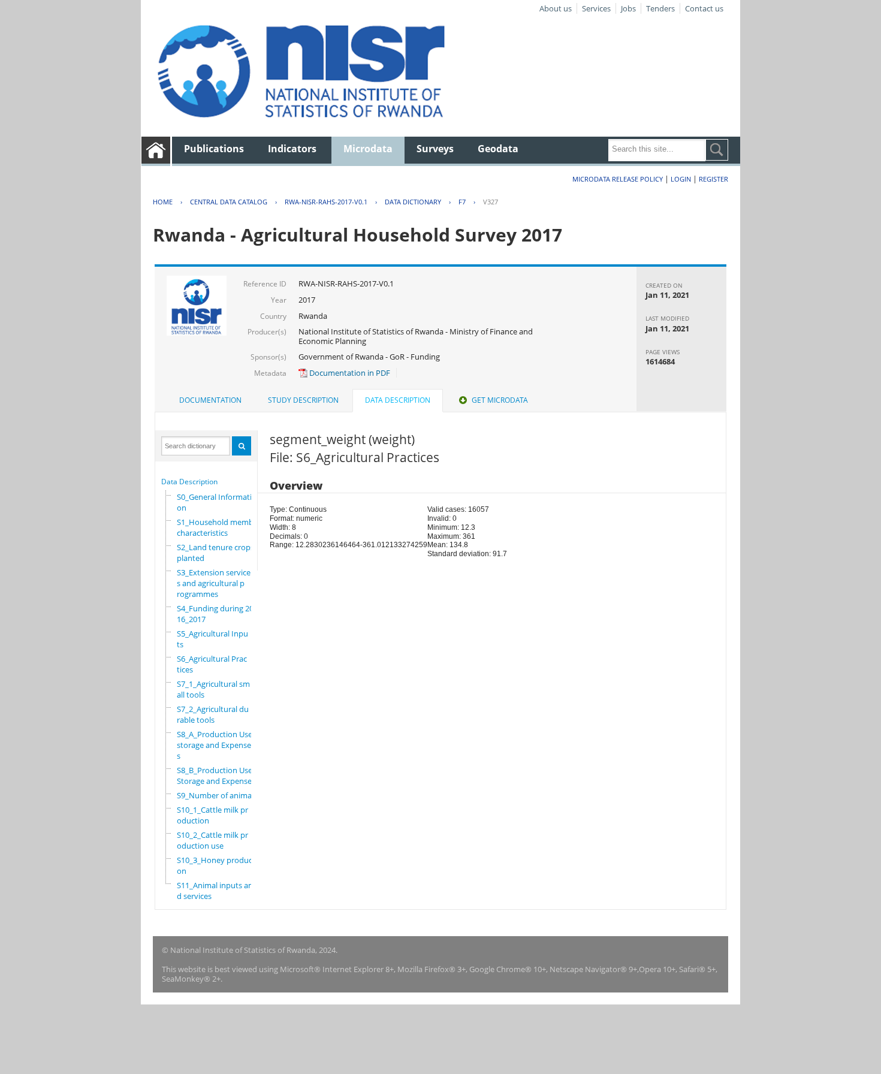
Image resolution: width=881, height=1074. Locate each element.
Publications (214, 148)
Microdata (368, 148)
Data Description (189, 481)
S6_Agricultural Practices (212, 664)
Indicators (292, 148)
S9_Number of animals (217, 795)
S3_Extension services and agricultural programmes (214, 583)
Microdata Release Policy (617, 178)
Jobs (628, 8)
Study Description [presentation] (303, 400)
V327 (490, 201)
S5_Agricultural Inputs (212, 639)
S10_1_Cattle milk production (212, 815)
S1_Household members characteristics (220, 527)
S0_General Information (214, 502)
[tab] (210, 400)
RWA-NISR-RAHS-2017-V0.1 (326, 201)
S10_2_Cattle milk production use (212, 840)
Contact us (704, 8)
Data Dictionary (413, 201)
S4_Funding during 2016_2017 (215, 614)
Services (596, 8)
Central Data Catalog (228, 201)
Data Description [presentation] (397, 400)
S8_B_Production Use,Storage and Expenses (216, 775)
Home (163, 201)
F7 (462, 201)
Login (681, 178)
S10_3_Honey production (217, 865)
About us (555, 8)
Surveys (435, 148)
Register (713, 178)
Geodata (498, 148)
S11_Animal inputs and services (215, 890)
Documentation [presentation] (210, 400)
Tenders (660, 8)
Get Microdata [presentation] (500, 400)
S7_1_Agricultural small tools (213, 689)
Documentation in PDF (348, 372)
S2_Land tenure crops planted (215, 552)
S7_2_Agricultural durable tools (213, 714)
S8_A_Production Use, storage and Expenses (215, 745)
